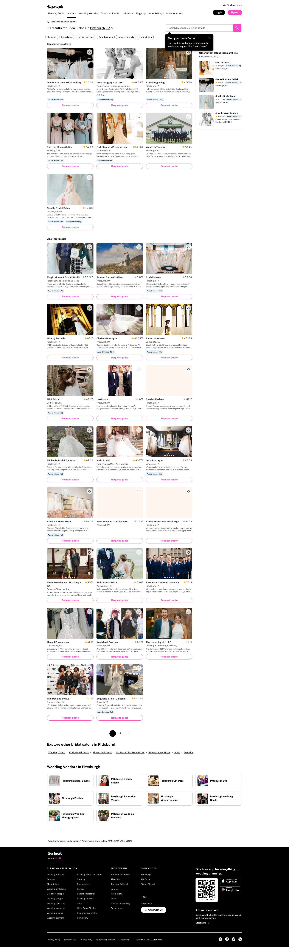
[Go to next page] (128, 733)
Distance (51, 37)
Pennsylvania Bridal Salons (63, 21)
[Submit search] (237, 28)
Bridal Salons (73, 841)
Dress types (66, 37)
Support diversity (126, 37)
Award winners (106, 37)
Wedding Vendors (56, 841)
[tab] (66, 77)
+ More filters (145, 37)
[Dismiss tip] (210, 37)
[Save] (89, 52)
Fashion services (85, 37)
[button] (69, 44)
